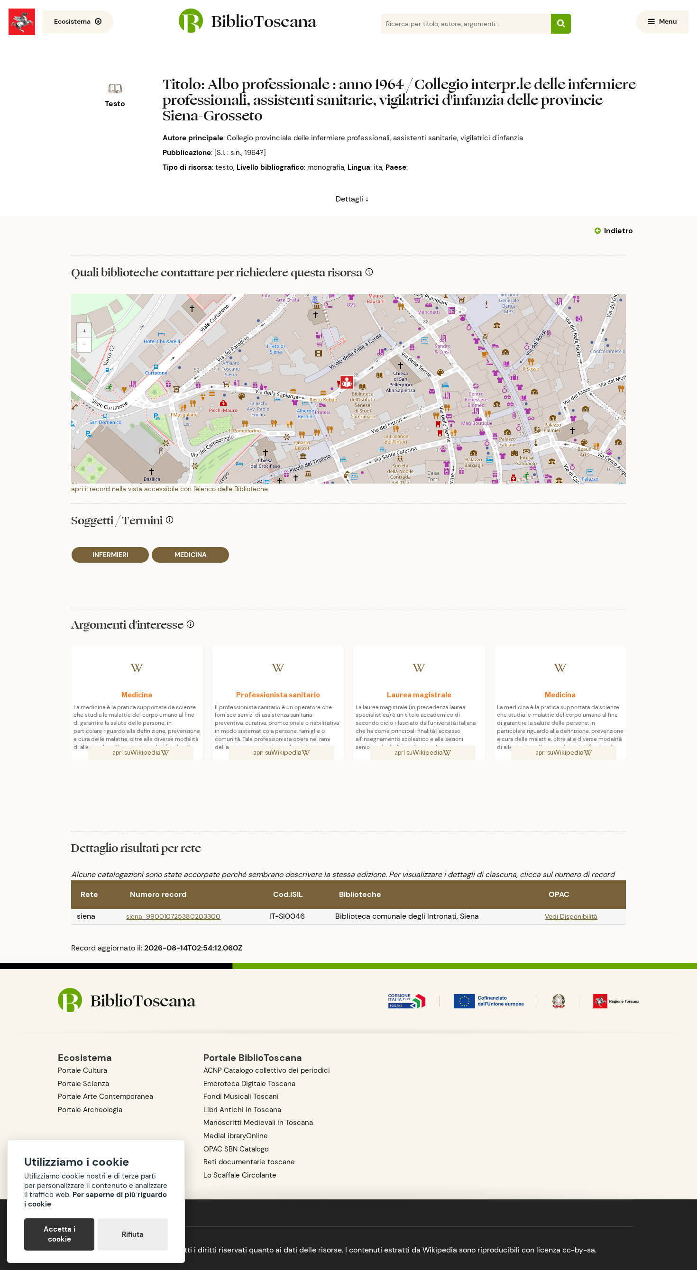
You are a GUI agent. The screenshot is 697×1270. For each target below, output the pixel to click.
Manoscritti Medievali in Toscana (258, 1122)
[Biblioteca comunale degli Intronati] (347, 382)
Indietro (618, 231)
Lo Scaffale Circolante (239, 1175)
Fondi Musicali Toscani (241, 1096)
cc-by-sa (578, 1250)
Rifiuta (133, 1234)
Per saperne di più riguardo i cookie (95, 1199)
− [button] (84, 344)
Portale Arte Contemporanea (105, 1096)
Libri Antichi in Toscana (242, 1110)
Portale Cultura (82, 1070)
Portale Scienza (83, 1083)
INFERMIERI (110, 554)
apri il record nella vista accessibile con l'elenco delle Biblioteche (169, 488)
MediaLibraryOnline (235, 1136)
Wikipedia (145, 752)
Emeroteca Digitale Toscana (249, 1083)
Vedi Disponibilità (571, 916)
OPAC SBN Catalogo (236, 1149)
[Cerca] (561, 24)
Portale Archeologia (90, 1110)
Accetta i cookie (59, 1234)
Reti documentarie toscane (249, 1162)
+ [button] (84, 330)
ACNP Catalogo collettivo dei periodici (266, 1070)
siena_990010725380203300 (173, 916)
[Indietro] (600, 231)
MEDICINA (190, 554)
